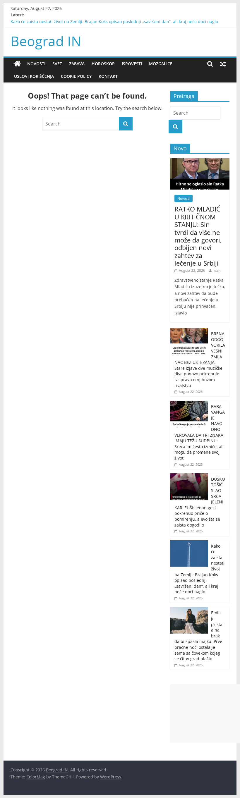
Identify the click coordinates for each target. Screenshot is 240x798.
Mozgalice (160, 63)
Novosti (36, 63)
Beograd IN (46, 41)
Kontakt (108, 76)
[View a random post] (223, 64)
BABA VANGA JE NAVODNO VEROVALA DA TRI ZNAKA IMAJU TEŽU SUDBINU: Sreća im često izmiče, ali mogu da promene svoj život (199, 432)
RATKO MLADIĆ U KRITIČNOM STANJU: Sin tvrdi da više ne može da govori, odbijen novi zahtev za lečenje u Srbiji (198, 235)
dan (217, 270)
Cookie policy (76, 76)
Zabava (77, 63)
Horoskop (103, 63)
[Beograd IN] (17, 64)
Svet (57, 63)
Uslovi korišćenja (34, 76)
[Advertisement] (205, 713)
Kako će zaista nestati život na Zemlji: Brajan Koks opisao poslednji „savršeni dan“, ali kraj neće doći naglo (114, 24)
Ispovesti (132, 63)
